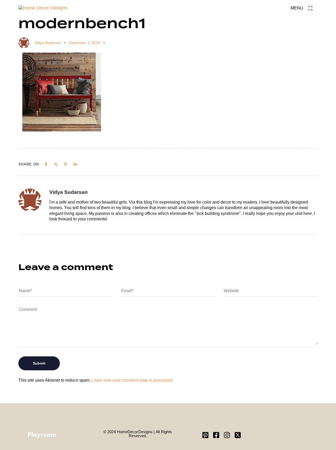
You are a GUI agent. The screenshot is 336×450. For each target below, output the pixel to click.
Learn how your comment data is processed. (133, 380)
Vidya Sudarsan (48, 43)
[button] (304, 8)
